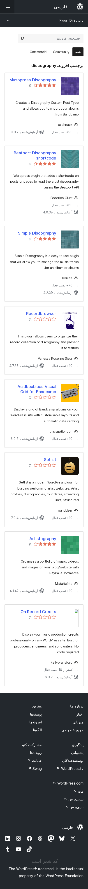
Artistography (42, 538)
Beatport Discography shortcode (35, 155)
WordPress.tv (70, 768)
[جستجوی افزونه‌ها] (22, 38)
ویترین (37, 706)
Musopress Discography (32, 80)
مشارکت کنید (31, 745)
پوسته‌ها (36, 714)
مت (78, 791)
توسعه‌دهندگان (72, 760)
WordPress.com (68, 783)
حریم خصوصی (72, 730)
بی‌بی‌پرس (73, 799)
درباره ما (76, 706)
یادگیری (77, 745)
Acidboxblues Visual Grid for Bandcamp (36, 389)
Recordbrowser (41, 313)
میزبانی (77, 722)
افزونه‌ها (35, 722)
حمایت (34, 760)
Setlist (50, 459)
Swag (35, 768)
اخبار (79, 714)
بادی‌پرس (74, 807)
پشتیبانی (77, 752)
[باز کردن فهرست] (7, 6)
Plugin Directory (71, 20)
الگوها (37, 730)
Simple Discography (37, 233)
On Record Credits (38, 611)
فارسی (67, 827)
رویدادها (36, 752)
